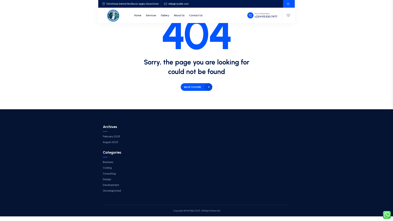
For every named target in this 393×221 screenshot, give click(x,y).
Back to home (192, 87)
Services (151, 15)
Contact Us (195, 15)
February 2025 (111, 136)
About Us (179, 15)
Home (137, 15)
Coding (107, 167)
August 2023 (110, 142)
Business (108, 162)
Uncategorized (112, 190)
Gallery (165, 15)
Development (111, 184)
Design (107, 179)
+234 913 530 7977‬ (266, 16)
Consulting (109, 173)
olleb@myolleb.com (178, 3)
